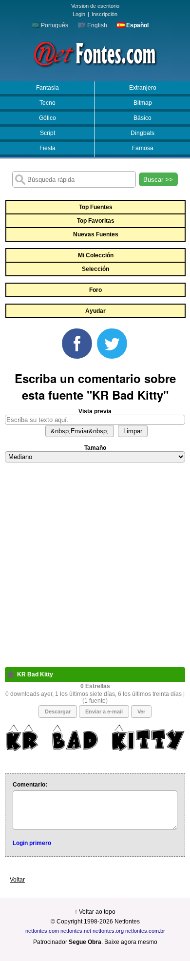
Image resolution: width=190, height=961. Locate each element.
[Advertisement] (95, 572)
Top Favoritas (95, 220)
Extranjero (142, 87)
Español (137, 25)
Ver (141, 711)
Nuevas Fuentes (95, 234)
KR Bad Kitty (35, 674)
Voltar (17, 879)
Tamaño (95, 447)
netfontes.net (75, 931)
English (96, 25)
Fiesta (47, 148)
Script (47, 133)
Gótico (47, 118)
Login (79, 14)
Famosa (142, 148)
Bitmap (142, 102)
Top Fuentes (96, 207)
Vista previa (95, 411)
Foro (95, 290)
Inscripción (104, 14)
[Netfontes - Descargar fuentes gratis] (95, 53)
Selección (95, 269)
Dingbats (142, 133)
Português (53, 25)
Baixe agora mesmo (130, 942)
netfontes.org (108, 931)
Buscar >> (158, 179)
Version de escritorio (95, 6)
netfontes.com (42, 931)
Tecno (47, 102)
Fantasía (47, 87)
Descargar (58, 711)
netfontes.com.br (145, 931)
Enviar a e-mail (104, 711)
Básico (142, 118)
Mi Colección (96, 255)
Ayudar (95, 311)
